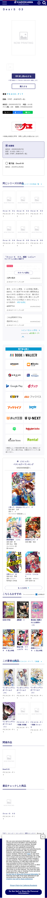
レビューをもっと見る (29, 330)
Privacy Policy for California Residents (23, 885)
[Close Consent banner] (43, 837)
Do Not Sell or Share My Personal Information (22, 874)
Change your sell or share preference (19, 879)
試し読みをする (25, 76)
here (28, 854)
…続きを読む (21, 302)
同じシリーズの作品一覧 (30, 184)
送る (28, 112)
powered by (25, 333)
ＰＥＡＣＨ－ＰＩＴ (15, 94)
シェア (19, 112)
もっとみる (22, 588)
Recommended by (29, 594)
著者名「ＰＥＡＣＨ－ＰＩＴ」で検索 (26, 661)
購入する (23, 86)
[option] (10, 762)
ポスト (9, 112)
